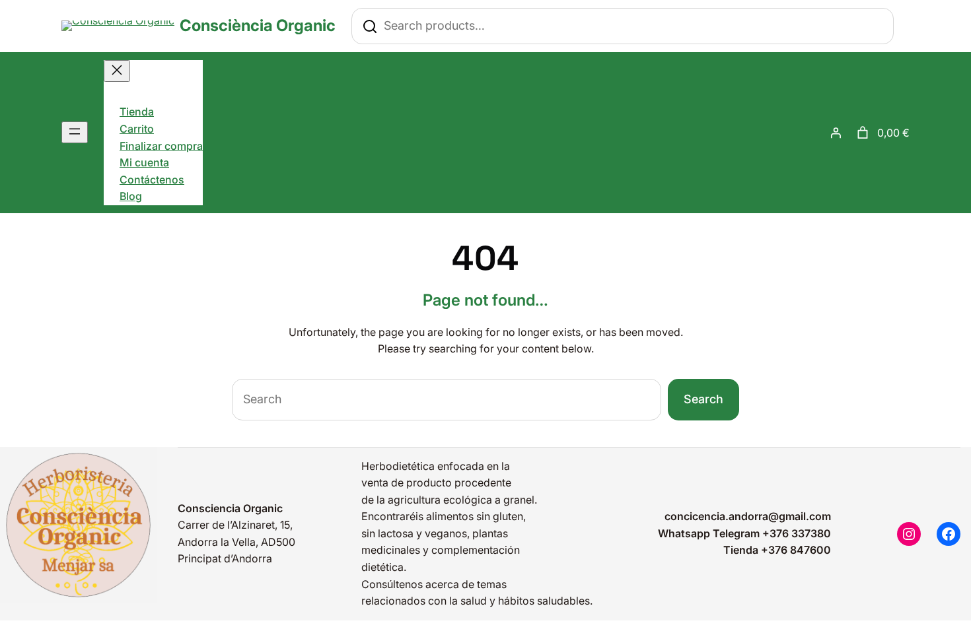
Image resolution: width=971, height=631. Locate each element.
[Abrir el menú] (74, 132)
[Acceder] (835, 132)
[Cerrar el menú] (117, 71)
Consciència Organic (258, 25)
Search (703, 399)
